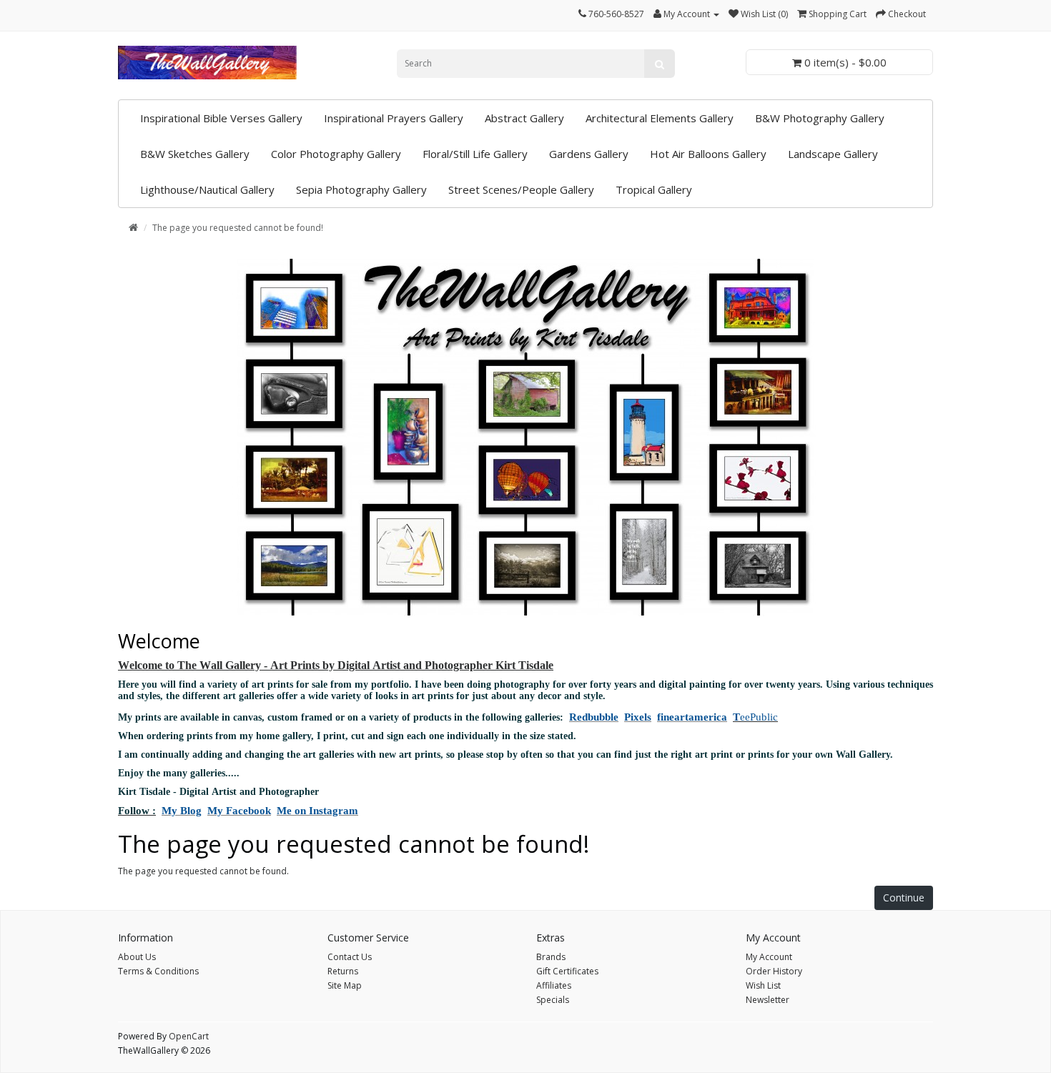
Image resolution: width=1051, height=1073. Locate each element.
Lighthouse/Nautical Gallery (207, 189)
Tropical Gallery (654, 189)
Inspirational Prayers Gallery (393, 118)
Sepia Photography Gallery (361, 189)
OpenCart (189, 1036)
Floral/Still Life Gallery (475, 154)
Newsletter (767, 1000)
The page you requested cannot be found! (237, 228)
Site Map (344, 985)
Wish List (763, 985)
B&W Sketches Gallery (195, 154)
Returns (342, 971)
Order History (774, 971)
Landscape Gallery (833, 154)
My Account (769, 957)
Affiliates (553, 985)
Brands (551, 957)
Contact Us (349, 957)
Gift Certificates (567, 971)
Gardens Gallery (588, 154)
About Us (137, 957)
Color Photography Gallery (336, 154)
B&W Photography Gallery (819, 118)
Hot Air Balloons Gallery (708, 154)
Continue (903, 897)
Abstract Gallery (524, 118)
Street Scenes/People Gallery (521, 189)
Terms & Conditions (158, 971)
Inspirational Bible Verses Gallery (221, 118)
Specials (552, 1000)
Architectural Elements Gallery (660, 118)
